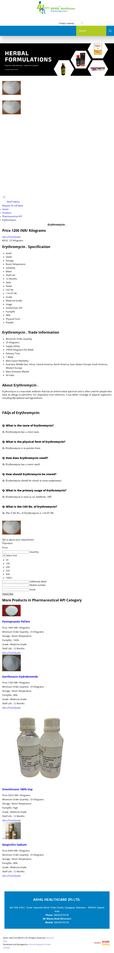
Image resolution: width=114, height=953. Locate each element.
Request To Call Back (12, 205)
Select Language (95, 23)
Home (5, 209)
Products (6, 212)
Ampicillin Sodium (14, 844)
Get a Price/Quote (11, 236)
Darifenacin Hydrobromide (20, 676)
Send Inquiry (13, 201)
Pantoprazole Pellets (16, 621)
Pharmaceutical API (12, 216)
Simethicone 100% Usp (17, 789)
